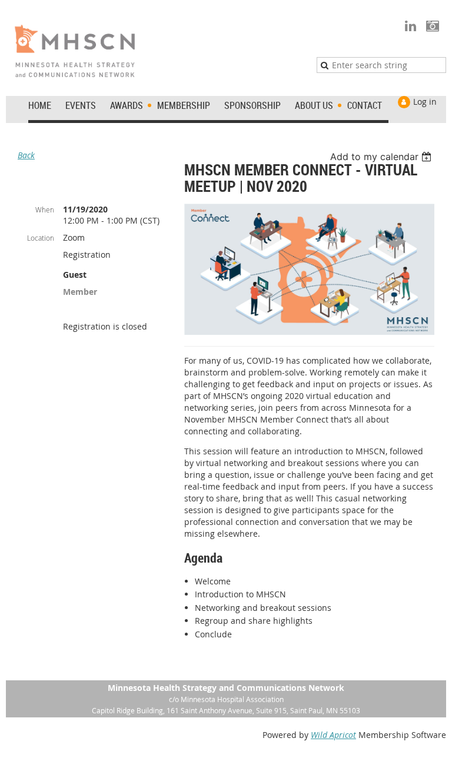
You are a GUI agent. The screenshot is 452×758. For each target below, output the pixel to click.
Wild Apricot (333, 734)
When (44, 209)
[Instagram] (432, 26)
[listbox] (382, 156)
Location (40, 237)
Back (26, 155)
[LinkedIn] (410, 26)
